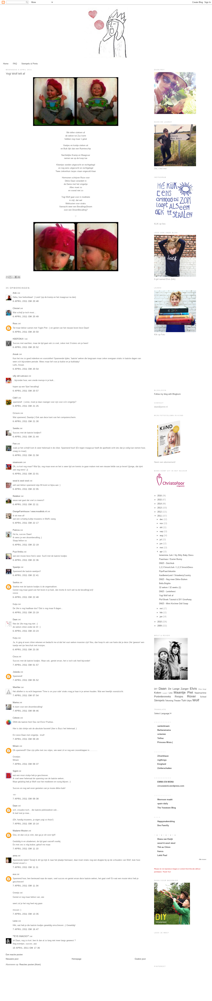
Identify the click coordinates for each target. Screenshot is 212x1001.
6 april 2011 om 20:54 (26, 369)
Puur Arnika (18, 552)
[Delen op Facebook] (16, 277)
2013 (159, 508)
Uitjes (189, 700)
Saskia (16, 582)
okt (161, 527)
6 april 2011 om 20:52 (26, 347)
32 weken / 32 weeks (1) (170, 587)
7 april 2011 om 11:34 (25, 886)
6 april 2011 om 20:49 (26, 316)
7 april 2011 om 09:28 (26, 739)
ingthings (162, 760)
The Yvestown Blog (166, 808)
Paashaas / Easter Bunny (170, 559)
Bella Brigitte (165, 583)
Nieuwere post (12, 959)
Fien (15, 444)
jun (161, 543)
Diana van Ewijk (165, 839)
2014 (159, 504)
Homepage (76, 959)
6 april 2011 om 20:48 (26, 301)
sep (162, 531)
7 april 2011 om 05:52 (26, 680)
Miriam (16, 746)
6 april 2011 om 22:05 (26, 489)
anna (15, 855)
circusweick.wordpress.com (170, 786)
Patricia (16, 530)
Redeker (16, 496)
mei (162, 547)
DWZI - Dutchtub (166, 563)
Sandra (16, 428)
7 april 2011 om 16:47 (26, 929)
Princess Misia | (165, 742)
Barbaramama (164, 730)
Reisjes (179, 696)
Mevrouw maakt (164, 799)
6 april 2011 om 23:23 (26, 631)
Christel (16, 308)
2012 (159, 512)
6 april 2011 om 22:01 (26, 474)
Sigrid (15, 771)
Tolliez (160, 738)
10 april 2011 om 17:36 (26, 948)
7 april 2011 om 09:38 (26, 799)
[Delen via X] (13, 277)
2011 (159, 516)
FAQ (15, 63)
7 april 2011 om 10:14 (26, 824)
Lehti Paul (162, 855)
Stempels (159, 700)
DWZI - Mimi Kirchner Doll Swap (173, 603)
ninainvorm (18, 462)
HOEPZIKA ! (18, 339)
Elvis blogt (202, 689)
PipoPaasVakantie (167, 571)
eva (14, 874)
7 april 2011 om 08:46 (26, 711)
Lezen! (164, 693)
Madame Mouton (20, 831)
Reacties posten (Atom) (30, 964)
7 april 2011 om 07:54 (26, 695)
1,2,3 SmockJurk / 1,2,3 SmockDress (176, 567)
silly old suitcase (20, 376)
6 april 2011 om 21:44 (26, 437)
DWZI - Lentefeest (167, 591)
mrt (161, 608)
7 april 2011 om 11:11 (25, 867)
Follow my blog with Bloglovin (167, 394)
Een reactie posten (14, 954)
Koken (157, 692)
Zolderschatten (164, 768)
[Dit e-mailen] (7, 277)
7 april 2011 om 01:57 (26, 665)
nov (162, 523)
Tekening (169, 700)
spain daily (162, 803)
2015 (159, 499)
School (203, 697)
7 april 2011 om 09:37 (26, 764)
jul (161, 539)
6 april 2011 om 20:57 (26, 391)
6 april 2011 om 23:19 (26, 612)
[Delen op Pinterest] (18, 277)
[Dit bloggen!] (10, 277)
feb (161, 612)
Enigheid (161, 764)
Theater (177, 700)
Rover (191, 696)
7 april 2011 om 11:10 (25, 849)
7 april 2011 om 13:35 (26, 914)
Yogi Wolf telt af (166, 595)
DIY (156, 689)
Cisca (15, 656)
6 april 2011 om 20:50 (26, 332)
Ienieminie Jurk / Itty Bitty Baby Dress (176, 555)
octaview (161, 734)
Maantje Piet (183, 692)
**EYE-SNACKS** (21, 936)
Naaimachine (200, 693)
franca (160, 851)
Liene (15, 921)
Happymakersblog (166, 821)
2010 (159, 622)
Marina (16, 702)
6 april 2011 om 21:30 (26, 421)
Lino (170, 693)
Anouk (15, 354)
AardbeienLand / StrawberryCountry (175, 575)
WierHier (16, 687)
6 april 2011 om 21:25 (26, 406)
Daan (15, 619)
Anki (15, 293)
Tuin (183, 700)
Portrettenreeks (162, 696)
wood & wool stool (21, 481)
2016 (159, 495)
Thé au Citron (163, 847)
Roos (15, 323)
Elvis (193, 688)
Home (5, 63)
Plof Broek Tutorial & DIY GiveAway (175, 599)
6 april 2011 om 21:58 (26, 455)
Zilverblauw (163, 756)
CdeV (15, 398)
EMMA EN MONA (165, 782)
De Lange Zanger (178, 688)
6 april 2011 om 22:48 (26, 597)
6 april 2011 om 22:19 (26, 545)
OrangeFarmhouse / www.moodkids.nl (30, 511)
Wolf (195, 700)
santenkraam (163, 726)
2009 (159, 626)
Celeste (16, 718)
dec (162, 519)
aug (162, 535)
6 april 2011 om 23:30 (26, 649)
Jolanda (16, 672)
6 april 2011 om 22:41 (26, 575)
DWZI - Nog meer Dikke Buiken (173, 579)
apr (161, 551)
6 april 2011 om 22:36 (26, 560)
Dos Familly (163, 825)
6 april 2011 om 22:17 (26, 523)
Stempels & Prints (29, 63)
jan (161, 616)
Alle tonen (202, 859)
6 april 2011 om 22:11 (25, 504)
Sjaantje (16, 567)
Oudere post (140, 959)
